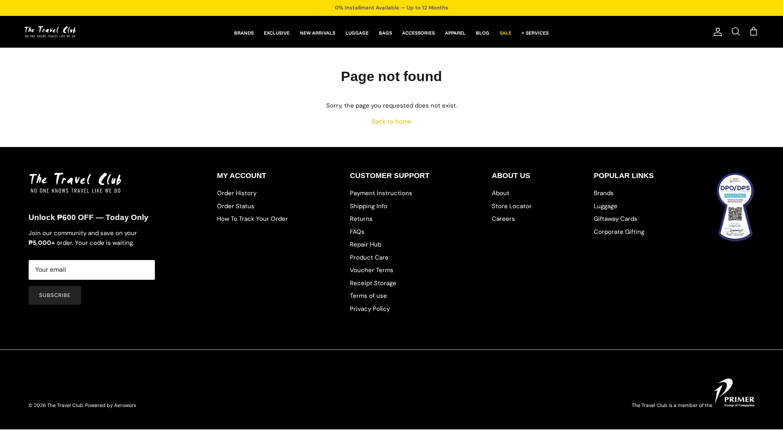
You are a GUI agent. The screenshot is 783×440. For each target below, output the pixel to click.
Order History (237, 193)
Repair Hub (365, 244)
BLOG (482, 33)
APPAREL (455, 33)
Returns (361, 219)
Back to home (391, 121)
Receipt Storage (373, 283)
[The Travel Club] (49, 32)
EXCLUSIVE (277, 33)
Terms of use (368, 296)
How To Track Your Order (252, 219)
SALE (505, 33)
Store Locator (512, 206)
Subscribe (55, 295)
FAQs (357, 232)
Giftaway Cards (615, 219)
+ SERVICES (535, 33)
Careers (503, 219)
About (500, 193)
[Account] (716, 32)
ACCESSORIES (418, 33)
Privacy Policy (370, 309)
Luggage (605, 206)
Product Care (369, 257)
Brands (604, 193)
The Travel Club (65, 405)
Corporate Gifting (619, 232)
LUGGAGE (357, 33)
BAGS (385, 33)
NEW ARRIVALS (317, 33)
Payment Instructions (381, 193)
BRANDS (244, 33)
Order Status (235, 206)
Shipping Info (368, 206)
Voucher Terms (372, 270)
